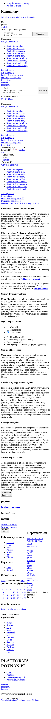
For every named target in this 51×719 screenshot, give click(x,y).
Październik (12, 647)
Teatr (9, 545)
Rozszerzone (15, 330)
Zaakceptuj (6, 495)
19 (11, 595)
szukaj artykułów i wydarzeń (14, 90)
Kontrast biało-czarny (16, 51)
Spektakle (11, 570)
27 (14, 598)
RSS (37, 203)
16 (25, 592)
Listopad (10, 649)
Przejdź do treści (14, 6)
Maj (8, 635)
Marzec (10, 630)
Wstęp (9, 623)
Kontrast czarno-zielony (17, 58)
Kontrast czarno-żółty (16, 56)
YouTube (14, 203)
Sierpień (10, 642)
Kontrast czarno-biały (16, 48)
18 (7, 595)
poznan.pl (5, 524)
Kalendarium (10, 507)
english (4, 27)
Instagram (5, 85)
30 (25, 598)
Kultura (13, 524)
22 (21, 595)
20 (14, 595)
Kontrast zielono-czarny (17, 61)
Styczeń (10, 625)
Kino (9, 567)
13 (14, 592)
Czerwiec (11, 637)
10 (2, 592)
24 (2, 598)
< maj (3, 580)
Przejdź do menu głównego (18, 3)
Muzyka (10, 542)
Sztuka (9, 552)
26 (11, 598)
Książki (10, 550)
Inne (8, 555)
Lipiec (9, 640)
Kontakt (10, 675)
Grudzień (11, 652)
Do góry (30, 597)
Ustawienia (6, 492)
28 (18, 598)
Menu (3, 152)
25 (7, 598)
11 (7, 592)
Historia (10, 557)
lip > (22, 580)
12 (11, 592)
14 (18, 592)
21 (18, 595)
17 (2, 595)
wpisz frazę (10, 34)
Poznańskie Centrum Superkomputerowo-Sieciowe (20, 700)
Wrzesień (10, 644)
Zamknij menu (7, 70)
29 (21, 598)
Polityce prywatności (30, 279)
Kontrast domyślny (15, 46)
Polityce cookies (41, 288)
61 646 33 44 (7, 99)
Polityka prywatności (16, 680)
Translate (21, 150)
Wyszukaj (40, 34)
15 (21, 592)
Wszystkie (14, 327)
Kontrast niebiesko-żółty (17, 65)
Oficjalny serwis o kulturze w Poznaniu (18, 17)
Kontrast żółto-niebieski (17, 63)
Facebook (5, 82)
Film (8, 547)
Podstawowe (15, 332)
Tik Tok (21, 203)
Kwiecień (11, 632)
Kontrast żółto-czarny (16, 53)
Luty (9, 627)
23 (25, 595)
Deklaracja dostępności (16, 677)
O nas (9, 672)
